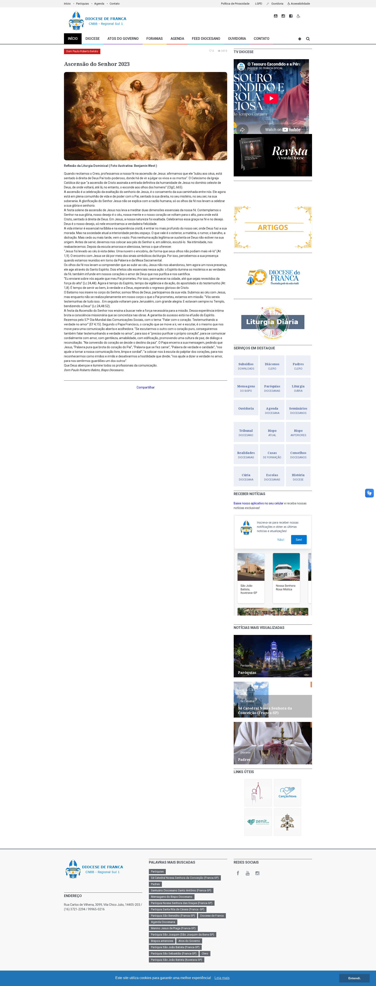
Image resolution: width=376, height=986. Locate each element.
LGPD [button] (258, 3)
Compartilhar (146, 387)
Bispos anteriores (162, 940)
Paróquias (82, 3)
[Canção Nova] (287, 792)
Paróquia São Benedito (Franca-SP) (173, 915)
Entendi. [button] (354, 978)
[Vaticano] (287, 822)
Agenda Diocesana (163, 922)
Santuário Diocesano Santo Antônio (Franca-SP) (181, 890)
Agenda (99, 3)
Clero (205, 953)
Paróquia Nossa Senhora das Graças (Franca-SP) (181, 903)
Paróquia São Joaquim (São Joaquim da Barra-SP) (182, 934)
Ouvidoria (237, 39)
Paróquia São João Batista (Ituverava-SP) (176, 959)
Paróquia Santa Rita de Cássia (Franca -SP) (177, 909)
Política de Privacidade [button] (235, 3)
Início (67, 3)
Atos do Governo (123, 39)
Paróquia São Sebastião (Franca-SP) (173, 953)
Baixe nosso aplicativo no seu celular (259, 503)
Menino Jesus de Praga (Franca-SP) (173, 928)
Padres (155, 884)
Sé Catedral (247, 701)
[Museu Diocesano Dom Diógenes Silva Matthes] (258, 792)
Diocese (245, 752)
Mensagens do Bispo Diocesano (171, 896)
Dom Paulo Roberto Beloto (82, 51)
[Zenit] (258, 822)
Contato (115, 3)
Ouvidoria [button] (277, 3)
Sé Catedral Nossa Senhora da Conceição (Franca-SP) (185, 877)
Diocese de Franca (212, 915)
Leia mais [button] (222, 978)
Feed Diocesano (206, 39)
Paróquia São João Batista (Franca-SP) (175, 947)
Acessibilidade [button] (300, 3)
